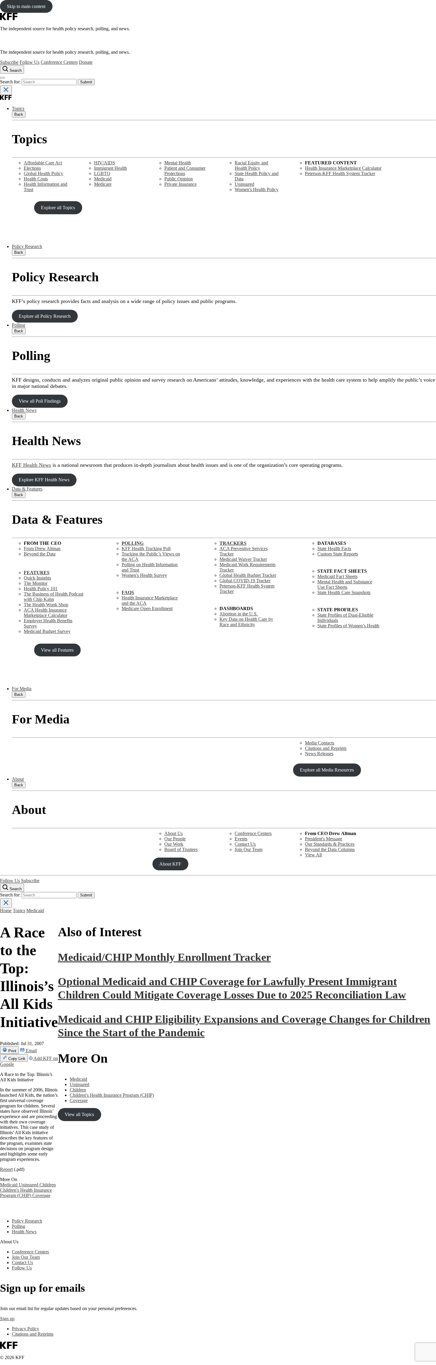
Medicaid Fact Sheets (337, 576)
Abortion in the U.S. (238, 613)
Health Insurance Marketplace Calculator (343, 168)
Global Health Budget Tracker (247, 575)
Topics (18, 108)
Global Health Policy (43, 173)
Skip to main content (26, 6)
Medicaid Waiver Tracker (243, 559)
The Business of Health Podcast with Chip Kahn (53, 596)
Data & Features (27, 488)
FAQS (128, 592)
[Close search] (6, 90)
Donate (86, 62)
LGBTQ (102, 173)
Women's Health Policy (257, 189)
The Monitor (35, 583)
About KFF (170, 863)
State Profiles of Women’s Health (348, 625)
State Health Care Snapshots (343, 592)
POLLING (133, 543)
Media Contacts (319, 742)
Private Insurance (180, 184)
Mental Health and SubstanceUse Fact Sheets (344, 584)
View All (313, 854)
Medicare (103, 184)
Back (18, 114)
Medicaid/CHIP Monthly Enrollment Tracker (164, 957)
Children (47, 1184)
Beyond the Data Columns (330, 849)
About (18, 779)
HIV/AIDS (104, 162)
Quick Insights (37, 577)
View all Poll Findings (40, 401)
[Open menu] (2, 78)
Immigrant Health (110, 168)
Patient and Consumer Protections (185, 171)
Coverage (41, 1195)
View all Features (57, 650)
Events (241, 838)
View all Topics (79, 1114)
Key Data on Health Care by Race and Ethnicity (246, 622)
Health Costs (36, 178)
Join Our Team (248, 849)
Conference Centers (59, 62)
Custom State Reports (337, 553)
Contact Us (245, 844)
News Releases (319, 753)
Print (11, 1051)
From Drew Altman (42, 548)
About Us (173, 833)
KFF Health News (31, 465)
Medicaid (103, 178)
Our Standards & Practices (329, 844)
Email (31, 1050)
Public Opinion (178, 178)
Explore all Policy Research (45, 316)
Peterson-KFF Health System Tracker (340, 173)
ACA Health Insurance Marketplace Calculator (45, 612)
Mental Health (177, 162)
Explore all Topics (58, 207)
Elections (32, 168)
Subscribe (9, 62)
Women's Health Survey (144, 575)
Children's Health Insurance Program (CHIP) (26, 1193)
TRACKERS (232, 543)
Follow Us (29, 62)
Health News (24, 410)
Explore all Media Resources (327, 769)
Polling (18, 325)
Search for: (11, 81)
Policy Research (27, 246)
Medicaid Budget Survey (47, 631)
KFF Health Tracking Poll (146, 548)
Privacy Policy (25, 1328)
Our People (175, 838)
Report (6, 1169)
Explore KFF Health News (44, 479)
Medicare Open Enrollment (147, 608)
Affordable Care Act (43, 162)
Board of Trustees (181, 849)
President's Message (323, 838)
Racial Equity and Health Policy (251, 165)
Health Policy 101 (41, 588)
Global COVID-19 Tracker (244, 580)
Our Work (173, 844)
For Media (21, 688)
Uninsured (244, 184)
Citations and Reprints (325, 748)
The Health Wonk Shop (46, 604)
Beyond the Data (39, 553)
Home (6, 910)
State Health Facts (334, 548)
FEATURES (37, 572)
